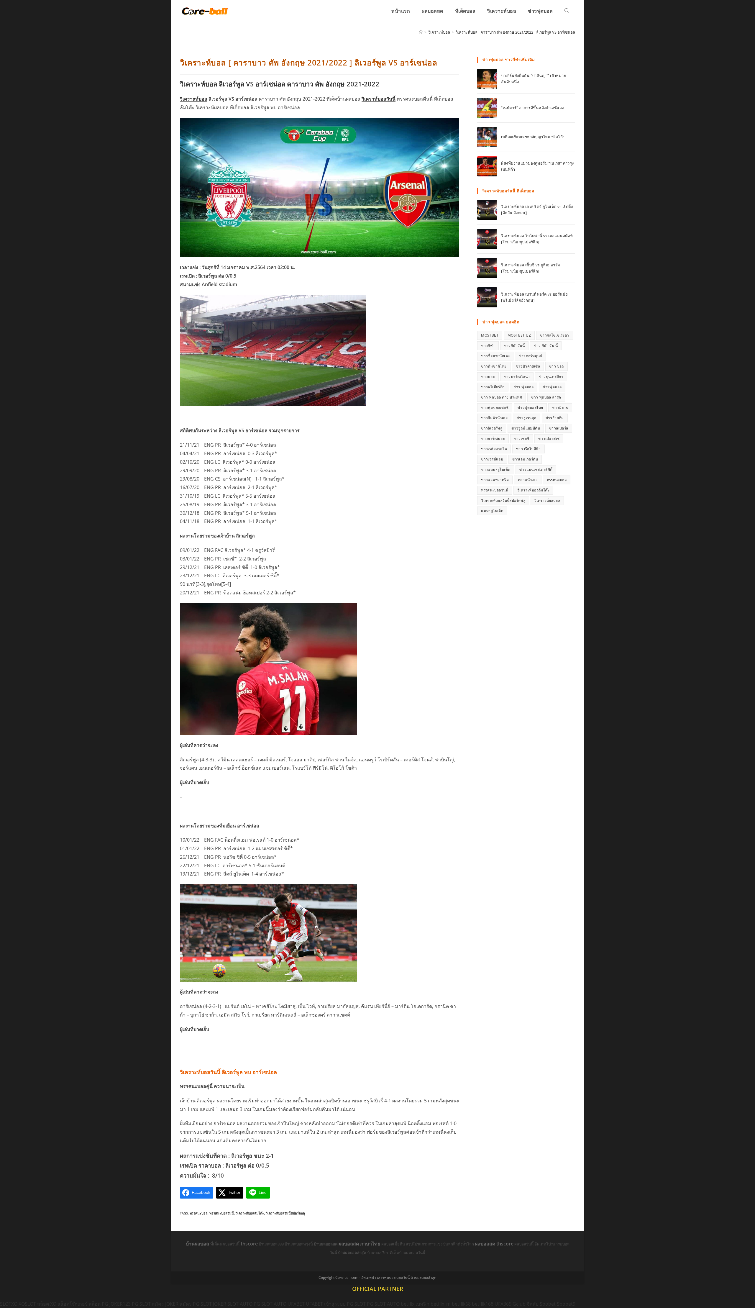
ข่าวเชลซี (521, 438)
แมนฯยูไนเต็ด (492, 510)
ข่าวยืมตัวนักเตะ (494, 417)
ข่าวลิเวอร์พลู (491, 428)
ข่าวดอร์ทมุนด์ (530, 355)
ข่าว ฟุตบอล (524, 386)
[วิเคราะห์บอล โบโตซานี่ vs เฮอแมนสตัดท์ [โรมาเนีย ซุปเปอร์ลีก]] (487, 239)
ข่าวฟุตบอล (552, 386)
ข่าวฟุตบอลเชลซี (494, 407)
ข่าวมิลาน (560, 407)
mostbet (489, 335)
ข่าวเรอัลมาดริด (494, 448)
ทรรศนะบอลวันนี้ (221, 1213)
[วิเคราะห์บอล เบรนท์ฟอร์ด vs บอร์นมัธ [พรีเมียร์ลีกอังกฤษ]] (487, 297)
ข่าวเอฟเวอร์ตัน (525, 459)
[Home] (421, 32)
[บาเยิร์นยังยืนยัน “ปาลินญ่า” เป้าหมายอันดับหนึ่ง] (487, 79)
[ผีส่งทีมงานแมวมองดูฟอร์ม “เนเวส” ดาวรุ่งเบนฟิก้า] (487, 166)
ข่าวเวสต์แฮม (492, 459)
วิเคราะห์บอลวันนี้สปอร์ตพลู (285, 1213)
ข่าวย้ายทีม (555, 417)
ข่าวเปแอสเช (548, 438)
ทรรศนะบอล (199, 1213)
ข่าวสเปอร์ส (558, 428)
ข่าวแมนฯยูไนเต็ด (495, 469)
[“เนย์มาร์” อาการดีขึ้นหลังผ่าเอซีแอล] (487, 108)
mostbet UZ (519, 335)
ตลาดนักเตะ (528, 479)
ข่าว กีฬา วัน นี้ (546, 345)
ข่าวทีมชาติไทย (493, 366)
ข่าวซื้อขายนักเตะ (495, 355)
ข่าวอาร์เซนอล (493, 438)
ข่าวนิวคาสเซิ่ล (528, 366)
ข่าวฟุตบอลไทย (530, 407)
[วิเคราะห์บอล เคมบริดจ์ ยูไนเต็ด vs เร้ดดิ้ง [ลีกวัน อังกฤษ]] (487, 210)
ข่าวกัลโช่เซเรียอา (554, 335)
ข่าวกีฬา (488, 345)
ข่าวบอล (488, 376)
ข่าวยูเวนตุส (526, 417)
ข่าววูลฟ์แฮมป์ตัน (525, 428)
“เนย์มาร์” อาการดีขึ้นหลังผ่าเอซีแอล (532, 107)
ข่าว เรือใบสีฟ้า (528, 448)
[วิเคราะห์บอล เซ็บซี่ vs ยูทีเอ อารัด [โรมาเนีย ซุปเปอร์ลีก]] (487, 268)
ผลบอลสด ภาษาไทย (360, 1243)
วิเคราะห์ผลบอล (547, 500)
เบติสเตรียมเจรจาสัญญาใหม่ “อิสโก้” (532, 137)
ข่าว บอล (556, 366)
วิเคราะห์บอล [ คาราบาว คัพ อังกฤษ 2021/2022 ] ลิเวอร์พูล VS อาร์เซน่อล (515, 32)
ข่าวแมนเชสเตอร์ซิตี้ (535, 469)
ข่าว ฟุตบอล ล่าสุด (546, 397)
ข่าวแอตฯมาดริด (495, 479)
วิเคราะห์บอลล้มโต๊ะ (250, 1213)
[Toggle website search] (567, 11)
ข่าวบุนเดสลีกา (551, 376)
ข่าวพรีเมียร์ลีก (492, 386)
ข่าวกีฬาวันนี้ (514, 345)
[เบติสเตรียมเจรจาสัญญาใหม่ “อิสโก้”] (487, 137)
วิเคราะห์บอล (193, 99)
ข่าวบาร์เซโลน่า (517, 376)
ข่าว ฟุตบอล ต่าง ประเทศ (501, 397)
